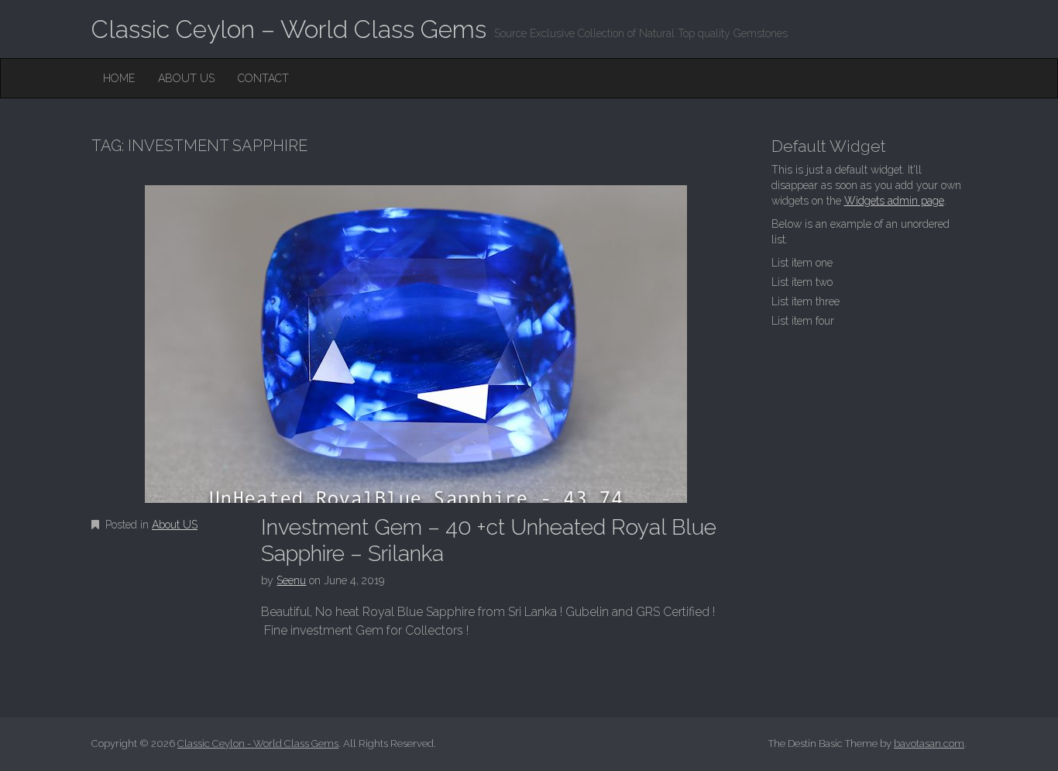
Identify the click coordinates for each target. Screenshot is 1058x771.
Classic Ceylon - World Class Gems (257, 743)
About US (186, 78)
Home (119, 78)
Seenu (291, 580)
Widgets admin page (894, 200)
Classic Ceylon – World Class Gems (288, 29)
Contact (263, 78)
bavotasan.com (929, 743)
